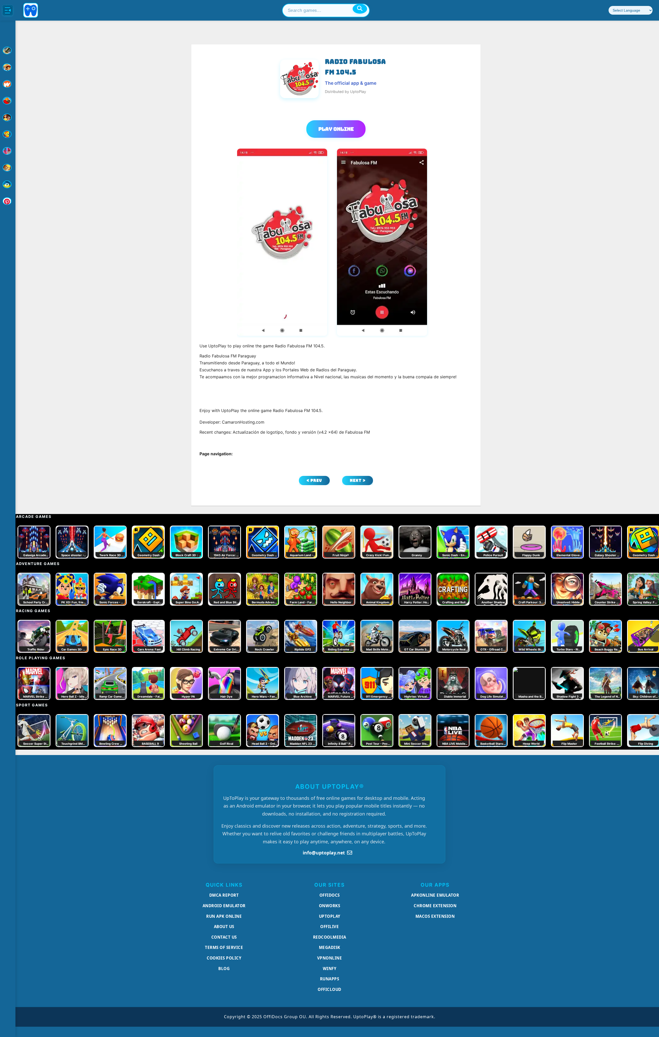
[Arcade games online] (8, 67)
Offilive (329, 926)
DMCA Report (224, 895)
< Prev (314, 480)
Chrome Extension (435, 905)
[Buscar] (360, 9)
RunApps (329, 978)
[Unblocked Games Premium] (8, 201)
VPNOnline (329, 958)
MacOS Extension (435, 916)
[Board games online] (8, 84)
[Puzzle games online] (8, 117)
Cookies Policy (224, 958)
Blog (224, 968)
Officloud (329, 989)
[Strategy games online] (8, 167)
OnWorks (329, 905)
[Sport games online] (8, 150)
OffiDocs (329, 895)
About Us (224, 926)
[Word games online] (8, 184)
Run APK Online (224, 916)
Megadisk (329, 947)
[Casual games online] (8, 100)
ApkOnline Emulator (435, 895)
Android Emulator (224, 905)
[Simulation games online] (8, 134)
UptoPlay (329, 916)
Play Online (336, 129)
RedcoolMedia (329, 937)
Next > (358, 480)
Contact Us (224, 937)
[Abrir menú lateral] (8, 10)
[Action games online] (8, 50)
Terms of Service (224, 947)
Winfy (329, 968)
